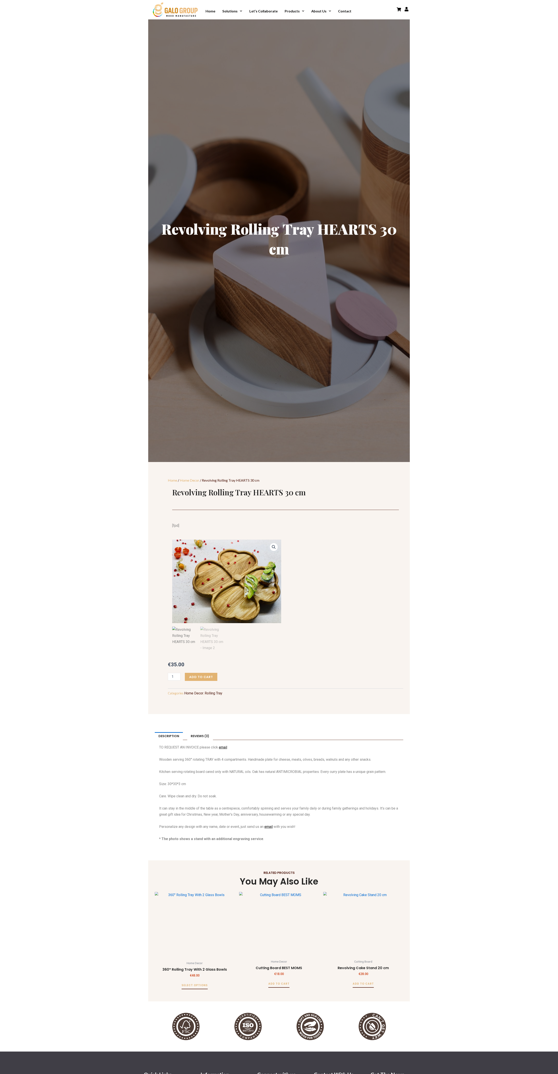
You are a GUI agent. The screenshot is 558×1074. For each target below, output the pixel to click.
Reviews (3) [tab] (200, 736)
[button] (274, 547)
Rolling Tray (213, 693)
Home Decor (189, 480)
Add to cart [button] (278, 983)
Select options (195, 985)
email (223, 747)
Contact (344, 11)
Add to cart (201, 677)
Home (210, 11)
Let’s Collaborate (263, 11)
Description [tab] (168, 736)
